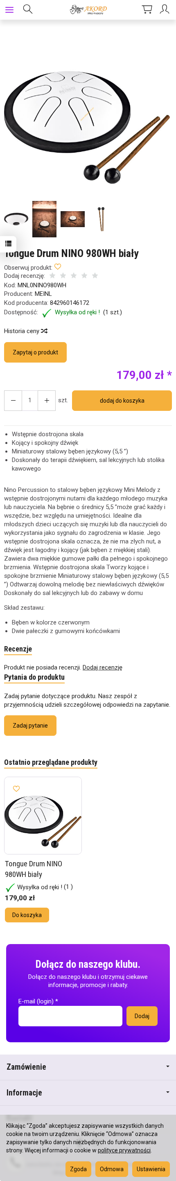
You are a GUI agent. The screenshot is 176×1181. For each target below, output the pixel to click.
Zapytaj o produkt (35, 352)
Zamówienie (26, 1067)
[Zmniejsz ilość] (47, 400)
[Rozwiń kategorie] (9, 10)
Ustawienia (151, 1169)
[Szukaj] (28, 10)
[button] (87, 114)
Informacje (24, 1093)
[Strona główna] (88, 10)
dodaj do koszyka (122, 400)
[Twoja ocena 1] (52, 276)
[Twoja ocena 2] (63, 276)
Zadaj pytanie (30, 725)
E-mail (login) (36, 1001)
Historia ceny (22, 331)
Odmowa (112, 1169)
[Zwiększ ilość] (13, 400)
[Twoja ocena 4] (84, 276)
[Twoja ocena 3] (73, 276)
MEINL (43, 294)
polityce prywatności (124, 1150)
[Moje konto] (166, 10)
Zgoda (78, 1169)
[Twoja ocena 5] (95, 276)
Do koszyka (27, 915)
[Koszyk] (147, 10)
